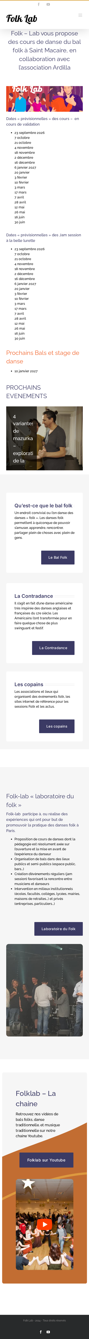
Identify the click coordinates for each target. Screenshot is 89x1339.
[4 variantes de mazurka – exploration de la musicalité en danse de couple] (44, 438)
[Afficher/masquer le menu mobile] (80, 15)
